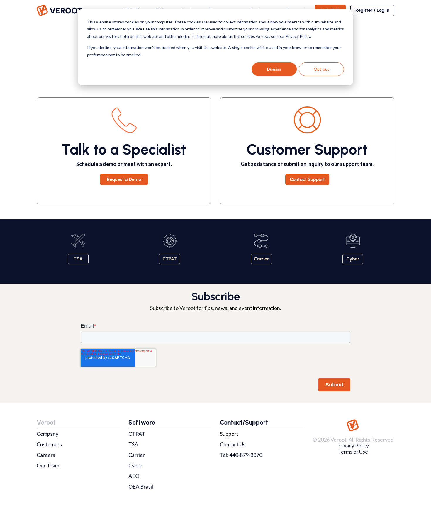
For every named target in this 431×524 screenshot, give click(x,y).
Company (47, 433)
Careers (46, 455)
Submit (334, 385)
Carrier (136, 455)
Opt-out (321, 69)
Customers (49, 444)
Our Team (48, 465)
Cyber (135, 465)
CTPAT (136, 433)
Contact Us (232, 444)
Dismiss (274, 69)
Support (229, 433)
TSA (133, 444)
